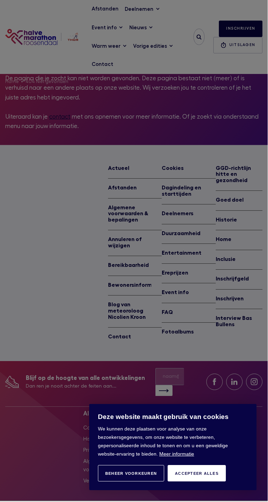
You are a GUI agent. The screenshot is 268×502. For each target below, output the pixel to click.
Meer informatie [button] (176, 454)
